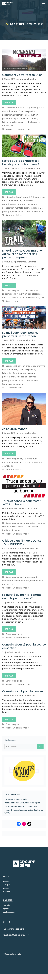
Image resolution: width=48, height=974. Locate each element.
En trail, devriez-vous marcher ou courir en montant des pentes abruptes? (22, 254)
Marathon (32, 373)
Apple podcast (9, 912)
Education (7, 114)
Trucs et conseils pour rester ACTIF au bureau (21, 502)
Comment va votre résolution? (23, 75)
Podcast (6, 881)
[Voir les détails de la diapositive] (24, 771)
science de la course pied (25, 211)
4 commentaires (13, 301)
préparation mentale (27, 118)
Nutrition (22, 204)
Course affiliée (30, 290)
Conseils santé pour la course (22, 691)
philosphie (32, 204)
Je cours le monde (14, 429)
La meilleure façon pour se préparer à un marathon (20, 334)
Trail (12, 125)
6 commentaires (13, 215)
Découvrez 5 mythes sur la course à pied (22, 803)
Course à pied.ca (27, 111)
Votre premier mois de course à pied (20, 806)
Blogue (6, 888)
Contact (6, 892)
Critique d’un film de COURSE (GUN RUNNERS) (21, 542)
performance (9, 118)
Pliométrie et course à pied (16, 799)
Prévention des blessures (14, 122)
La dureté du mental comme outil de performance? (22, 596)
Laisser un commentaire (17, 129)
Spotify (6, 909)
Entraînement (20, 114)
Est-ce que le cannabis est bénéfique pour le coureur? (20, 162)
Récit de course (10, 297)
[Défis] (7, 3)
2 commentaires (13, 469)
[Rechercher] (40, 746)
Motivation (33, 114)
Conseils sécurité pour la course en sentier (24, 646)
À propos (6, 885)
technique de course (29, 297)
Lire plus (8, 102)
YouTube (6, 905)
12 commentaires (14, 387)
